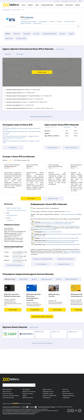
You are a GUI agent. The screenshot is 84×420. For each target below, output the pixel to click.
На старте (48, 244)
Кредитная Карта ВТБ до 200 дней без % (58, 234)
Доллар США (67, 127)
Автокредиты (43, 21)
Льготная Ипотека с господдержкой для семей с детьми (57, 222)
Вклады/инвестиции (47, 5)
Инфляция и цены (48, 391)
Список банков (16, 9)
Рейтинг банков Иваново (14, 265)
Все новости (12, 147)
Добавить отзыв (53, 198)
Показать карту (42, 72)
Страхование (59, 5)
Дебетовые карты (70, 21)
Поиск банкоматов (8, 397)
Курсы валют (69, 5)
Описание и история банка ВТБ (42, 259)
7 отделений (63, 214)
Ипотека (52, 21)
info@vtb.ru (10, 220)
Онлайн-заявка (13, 309)
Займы (25, 395)
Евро (75, 127)
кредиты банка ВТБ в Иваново (47, 229)
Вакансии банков (68, 393)
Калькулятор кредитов (49, 33)
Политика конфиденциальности (11, 413)
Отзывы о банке (21, 38)
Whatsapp (32, 407)
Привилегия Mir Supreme (44, 242)
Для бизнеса (37, 23)
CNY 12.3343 (73, 1)
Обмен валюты (47, 389)
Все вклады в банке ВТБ (70, 238)
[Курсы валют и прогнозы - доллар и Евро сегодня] (68, 410)
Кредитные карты (26, 23)
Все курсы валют (53, 147)
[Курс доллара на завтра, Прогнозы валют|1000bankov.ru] (72, 410)
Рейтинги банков (8, 393)
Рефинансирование (71, 279)
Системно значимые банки (11, 395)
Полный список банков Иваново (42, 343)
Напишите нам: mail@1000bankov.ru (12, 407)
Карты (37, 5)
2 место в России (17, 253)
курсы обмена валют (74, 252)
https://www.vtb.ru (12, 215)
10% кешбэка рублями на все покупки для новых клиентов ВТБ (22, 128)
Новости (71, 33)
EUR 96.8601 (65, 1)
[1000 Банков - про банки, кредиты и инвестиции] (76, 410)
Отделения (16, 33)
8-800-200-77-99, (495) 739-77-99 (16, 210)
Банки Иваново (6, 9)
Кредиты (30, 5)
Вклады (59, 21)
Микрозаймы (23, 279)
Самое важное (56, 244)
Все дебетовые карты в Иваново (42, 316)
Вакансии (53, 407)
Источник (68, 211)
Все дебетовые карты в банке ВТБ (63, 242)
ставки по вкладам (68, 251)
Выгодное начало (57, 238)
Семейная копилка (45, 238)
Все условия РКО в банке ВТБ (70, 244)
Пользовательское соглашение (27, 413)
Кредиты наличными (29, 391)
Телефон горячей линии (13, 208)
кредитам (78, 251)
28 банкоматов (73, 214)
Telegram (24, 407)
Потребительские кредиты (29, 21)
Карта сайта (66, 391)
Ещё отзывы (31, 198)
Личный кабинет (41, 264)
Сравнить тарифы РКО (49, 395)
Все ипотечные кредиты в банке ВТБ (59, 224)
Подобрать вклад (48, 393)
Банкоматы (26, 33)
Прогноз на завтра (71, 147)
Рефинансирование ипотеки (39, 224)
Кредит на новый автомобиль (53, 232)
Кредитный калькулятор (65, 259)
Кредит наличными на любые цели (41, 228)
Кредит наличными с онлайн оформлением (65, 226)
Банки (24, 5)
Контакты (36, 33)
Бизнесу (77, 5)
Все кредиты (26, 389)
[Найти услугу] (78, 26)
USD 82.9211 (58, 1)
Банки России (7, 391)
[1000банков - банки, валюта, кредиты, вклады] (79, 410)
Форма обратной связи (44, 407)
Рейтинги (62, 33)
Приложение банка (64, 264)
